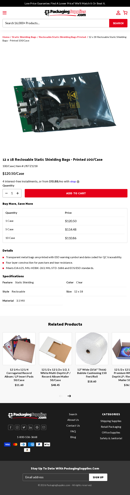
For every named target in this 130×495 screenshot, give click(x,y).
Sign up (98, 477)
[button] (5, 13)
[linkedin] (30, 427)
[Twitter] (23, 427)
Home (6, 37)
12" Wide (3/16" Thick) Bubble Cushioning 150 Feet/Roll (91, 373)
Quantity (8, 185)
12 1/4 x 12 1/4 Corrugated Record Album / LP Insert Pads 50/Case (19, 375)
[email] (43, 427)
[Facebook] (10, 427)
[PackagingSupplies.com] (65, 12)
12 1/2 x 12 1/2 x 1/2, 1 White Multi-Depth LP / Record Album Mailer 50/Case (55, 375)
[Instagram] (17, 427)
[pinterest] (37, 427)
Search (118, 23)
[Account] (118, 13)
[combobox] (56, 23)
